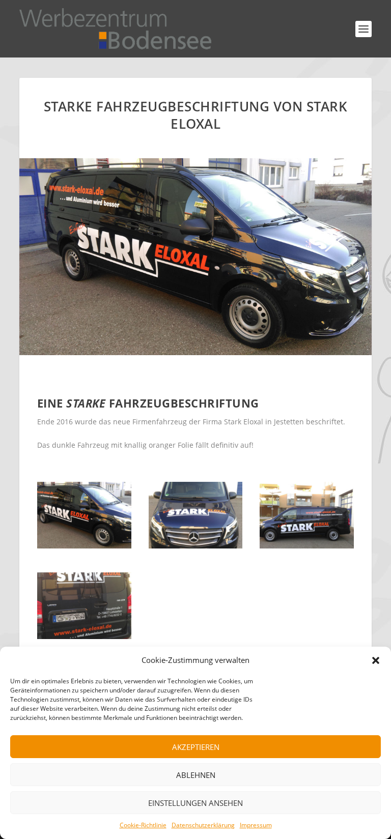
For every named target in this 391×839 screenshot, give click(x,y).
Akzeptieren (195, 747)
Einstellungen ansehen (195, 803)
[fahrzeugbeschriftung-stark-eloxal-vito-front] (196, 546)
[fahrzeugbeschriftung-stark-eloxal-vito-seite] (307, 546)
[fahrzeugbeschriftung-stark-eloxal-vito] (84, 546)
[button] (376, 660)
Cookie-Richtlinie (143, 825)
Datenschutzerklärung (203, 825)
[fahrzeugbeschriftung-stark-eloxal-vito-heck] (84, 636)
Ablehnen (195, 775)
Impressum (256, 825)
